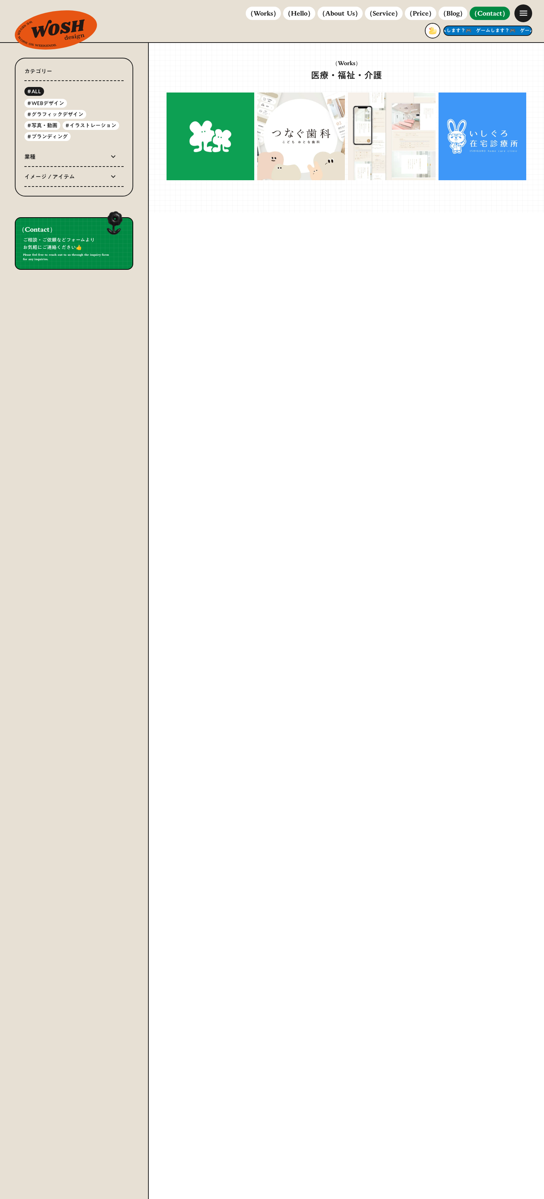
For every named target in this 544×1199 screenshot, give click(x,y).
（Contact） (490, 14)
